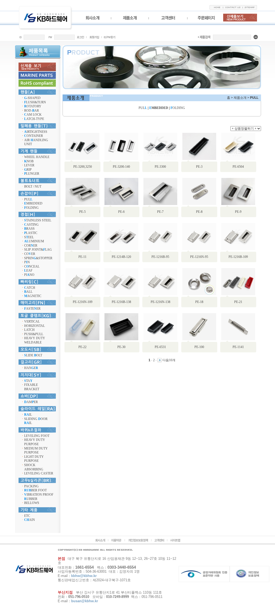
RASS (29, 229)
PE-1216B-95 (160, 257)
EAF (28, 270)
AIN (29, 520)
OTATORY (32, 106)
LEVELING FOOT (36, 436)
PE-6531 (160, 347)
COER (29, 254)
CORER (30, 245)
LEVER (29, 165)
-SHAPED (32, 98)
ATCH (29, 288)
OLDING (31, 208)
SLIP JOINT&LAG (38, 249)
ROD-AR (31, 110)
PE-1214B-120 (121, 257)
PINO (29, 275)
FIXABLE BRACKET (31, 387)
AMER (31, 402)
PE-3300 (160, 167)
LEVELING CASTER (38, 473)
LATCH (29, 330)
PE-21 (238, 302)
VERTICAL (32, 321)
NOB (29, 161)
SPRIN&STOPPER (38, 258)
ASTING (31, 224)
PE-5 (82, 212)
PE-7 (160, 212)
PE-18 (199, 302)
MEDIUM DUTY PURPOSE (36, 451)
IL (28, 414)
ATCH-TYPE (34, 119)
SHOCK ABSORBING (33, 467)
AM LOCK (33, 114)
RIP (28, 169)
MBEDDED (33, 203)
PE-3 (199, 167)
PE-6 (121, 212)
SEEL (29, 237)
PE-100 (199, 347)
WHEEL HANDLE (36, 157)
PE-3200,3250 (82, 167)
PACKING (31, 486)
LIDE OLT (33, 355)
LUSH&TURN (35, 102)
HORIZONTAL (34, 326)
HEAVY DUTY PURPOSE (34, 442)
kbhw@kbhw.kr (84, 576)
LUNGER (31, 174)
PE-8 (199, 212)
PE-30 (121, 347)
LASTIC (30, 233)
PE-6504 (238, 167)
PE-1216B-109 (238, 257)
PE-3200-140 (121, 167)
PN (27, 262)
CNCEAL (31, 266)
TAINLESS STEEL (37, 220)
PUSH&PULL (33, 334)
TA (28, 381)
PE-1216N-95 (199, 257)
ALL (28, 292)
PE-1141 (238, 347)
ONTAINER (33, 136)
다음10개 (168, 360)
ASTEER (32, 308)
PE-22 (82, 347)
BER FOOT (35, 490)
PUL (28, 199)
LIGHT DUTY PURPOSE (34, 459)
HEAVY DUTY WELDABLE (34, 340)
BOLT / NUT (32, 186)
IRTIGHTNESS (35, 132)
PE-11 (82, 257)
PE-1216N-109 (82, 302)
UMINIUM (34, 241)
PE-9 (238, 212)
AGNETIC (32, 296)
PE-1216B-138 (121, 302)
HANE (31, 368)
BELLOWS (31, 503)
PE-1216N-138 (160, 302)
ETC (27, 516)
